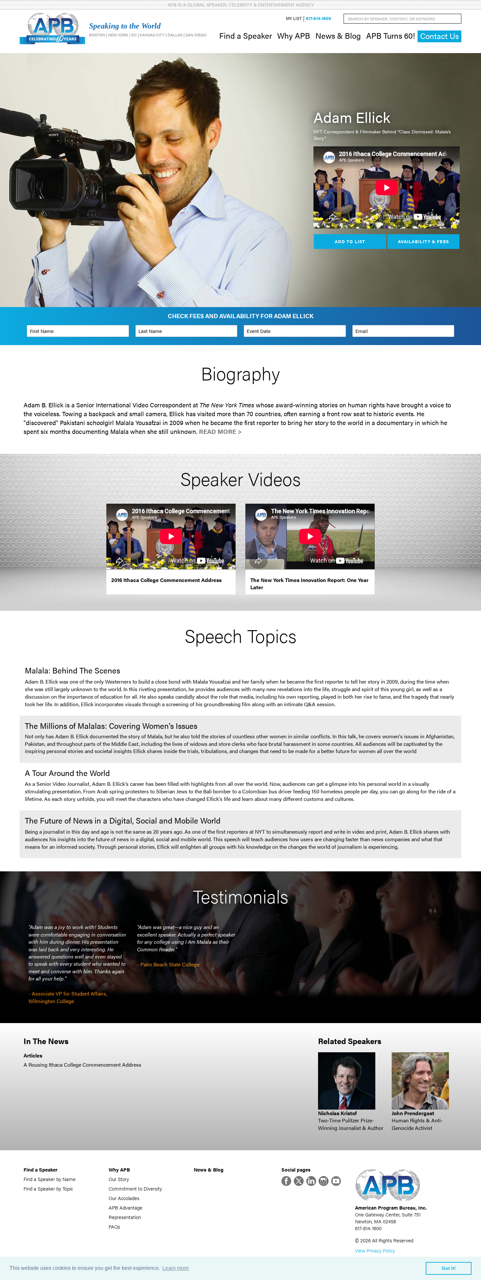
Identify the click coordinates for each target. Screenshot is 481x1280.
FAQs (114, 1226)
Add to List (350, 241)
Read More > (220, 431)
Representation (125, 1216)
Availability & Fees (423, 241)
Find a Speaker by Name (50, 1178)
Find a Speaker (245, 35)
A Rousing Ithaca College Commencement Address (82, 1064)
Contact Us (439, 35)
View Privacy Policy (375, 1250)
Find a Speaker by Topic (48, 1188)
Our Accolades (124, 1197)
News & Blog (338, 35)
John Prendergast (413, 1113)
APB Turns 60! (390, 35)
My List (294, 18)
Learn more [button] (175, 1268)
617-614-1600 (318, 18)
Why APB (293, 35)
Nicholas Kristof (337, 1113)
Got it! (449, 1268)
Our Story (119, 1178)
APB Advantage (125, 1207)
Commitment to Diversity (135, 1188)
